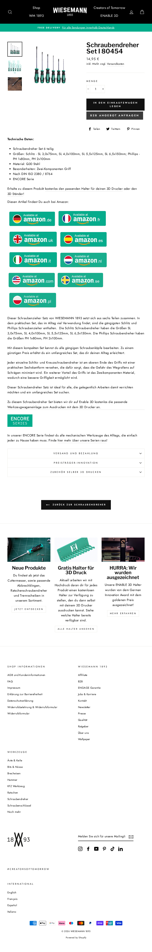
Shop (36, 7)
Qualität (82, 720)
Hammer (12, 780)
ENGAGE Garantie (89, 688)
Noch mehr (14, 812)
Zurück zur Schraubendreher (78, 504)
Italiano (11, 912)
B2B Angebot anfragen (114, 115)
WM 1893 (36, 15)
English (11, 892)
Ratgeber (83, 726)
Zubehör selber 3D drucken (76, 472)
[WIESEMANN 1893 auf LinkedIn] (120, 849)
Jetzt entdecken (28, 609)
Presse (82, 713)
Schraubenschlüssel (19, 805)
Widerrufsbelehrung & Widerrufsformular (32, 707)
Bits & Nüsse (15, 767)
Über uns (83, 733)
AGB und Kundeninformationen (26, 675)
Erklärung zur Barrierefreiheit (24, 694)
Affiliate (82, 675)
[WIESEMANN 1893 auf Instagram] (80, 849)
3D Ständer (15, 194)
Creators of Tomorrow (109, 7)
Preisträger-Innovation (76, 463)
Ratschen (12, 792)
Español (12, 905)
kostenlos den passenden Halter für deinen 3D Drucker (84, 188)
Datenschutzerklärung (20, 701)
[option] (76, 28)
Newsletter (84, 707)
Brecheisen (14, 773)
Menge (92, 81)
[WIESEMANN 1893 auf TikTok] (112, 849)
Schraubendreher (17, 799)
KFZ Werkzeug (16, 786)
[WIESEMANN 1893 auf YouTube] (96, 849)
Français (12, 899)
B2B (80, 681)
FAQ (10, 681)
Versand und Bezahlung (75, 453)
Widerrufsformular (18, 713)
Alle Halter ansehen (76, 629)
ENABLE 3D (109, 15)
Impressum (13, 688)
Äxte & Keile (14, 760)
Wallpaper (84, 739)
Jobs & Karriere (87, 694)
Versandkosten (115, 64)
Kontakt (82, 701)
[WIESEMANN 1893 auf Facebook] (88, 849)
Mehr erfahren (123, 613)
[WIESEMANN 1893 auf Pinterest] (104, 849)
